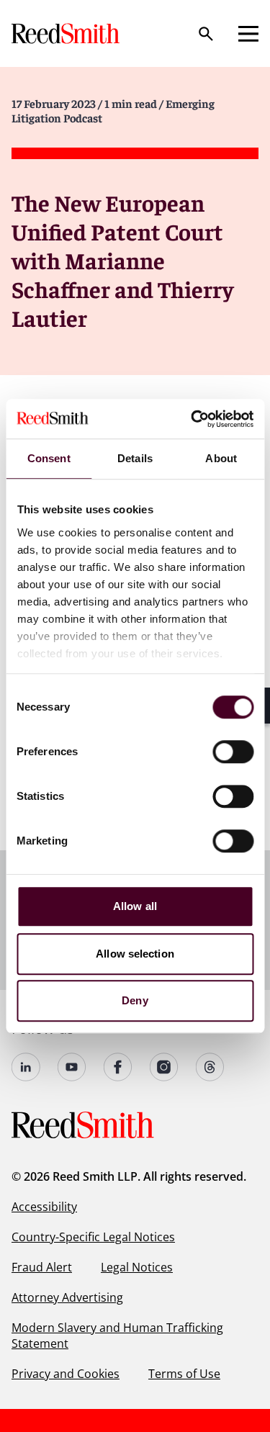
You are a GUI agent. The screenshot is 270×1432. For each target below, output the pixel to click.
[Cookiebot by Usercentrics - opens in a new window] (192, 419)
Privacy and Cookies (66, 1374)
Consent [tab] (49, 458)
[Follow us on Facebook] (118, 1067)
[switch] (232, 751)
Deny (135, 1000)
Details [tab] (135, 458)
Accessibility (44, 1207)
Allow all (135, 906)
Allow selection (135, 953)
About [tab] (221, 458)
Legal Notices (137, 1267)
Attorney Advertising (67, 1297)
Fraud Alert (42, 1267)
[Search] (206, 33)
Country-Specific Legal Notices (93, 1237)
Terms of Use (184, 1374)
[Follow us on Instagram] (164, 1067)
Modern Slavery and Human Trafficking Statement (117, 1335)
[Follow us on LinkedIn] (26, 1067)
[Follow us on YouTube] (72, 1067)
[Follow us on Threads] (210, 1067)
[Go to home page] (67, 33)
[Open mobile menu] (248, 34)
